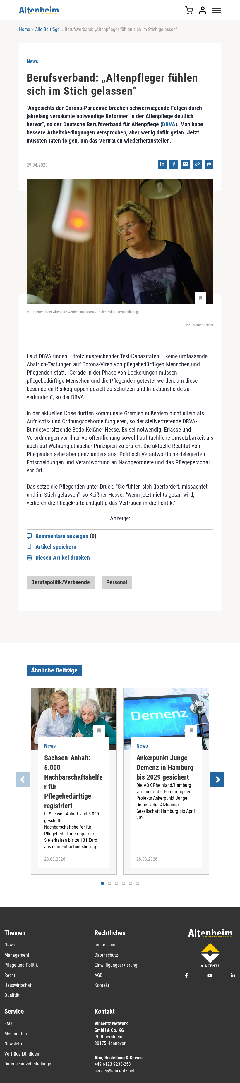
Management (16, 955)
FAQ (8, 1023)
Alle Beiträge (47, 29)
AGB (98, 975)
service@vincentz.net (115, 1071)
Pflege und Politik (21, 965)
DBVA (168, 124)
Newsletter (14, 1043)
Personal (116, 582)
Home (24, 29)
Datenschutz (106, 955)
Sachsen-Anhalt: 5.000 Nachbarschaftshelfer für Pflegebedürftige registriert (73, 782)
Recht (9, 975)
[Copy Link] (197, 164)
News (9, 945)
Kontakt (102, 985)
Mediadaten (15, 1034)
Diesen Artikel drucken (62, 557)
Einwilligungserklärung (116, 965)
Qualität (12, 995)
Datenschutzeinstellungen (29, 1064)
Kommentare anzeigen (65, 535)
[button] (109, 883)
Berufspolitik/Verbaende (60, 582)
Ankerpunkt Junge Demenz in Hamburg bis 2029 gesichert (164, 767)
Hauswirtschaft (18, 985)
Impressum (105, 945)
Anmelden (202, 10)
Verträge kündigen (21, 1054)
